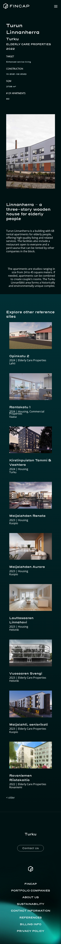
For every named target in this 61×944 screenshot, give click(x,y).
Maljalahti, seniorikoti (28, 724)
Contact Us (30, 848)
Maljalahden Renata (27, 516)
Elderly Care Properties (28, 44)
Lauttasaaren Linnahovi (21, 620)
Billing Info (30, 924)
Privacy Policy (30, 931)
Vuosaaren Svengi (25, 673)
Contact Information (30, 910)
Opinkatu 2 (19, 356)
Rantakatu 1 (20, 407)
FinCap (30, 883)
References (30, 917)
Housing (23, 411)
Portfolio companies (30, 890)
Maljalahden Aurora (27, 567)
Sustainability (30, 904)
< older (10, 797)
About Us (30, 897)
